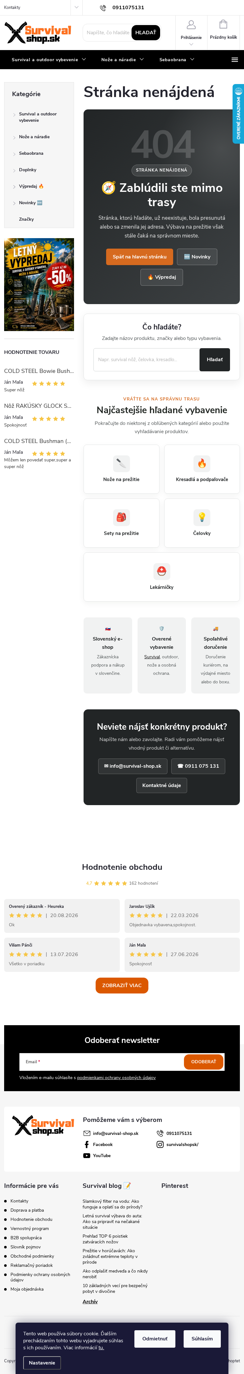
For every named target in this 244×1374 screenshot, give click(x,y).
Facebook (103, 1145)
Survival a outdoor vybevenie (38, 117)
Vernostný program (29, 1229)
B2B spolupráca (26, 1238)
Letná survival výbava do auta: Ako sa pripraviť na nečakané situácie (112, 1221)
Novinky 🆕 (30, 203)
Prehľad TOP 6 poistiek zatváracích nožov (105, 1239)
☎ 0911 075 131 (198, 766)
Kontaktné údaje (161, 785)
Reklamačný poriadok (31, 1265)
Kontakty (12, 7)
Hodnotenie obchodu (122, 867)
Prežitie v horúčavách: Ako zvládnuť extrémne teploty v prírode (110, 1256)
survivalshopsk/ (182, 1145)
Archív (90, 1301)
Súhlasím (202, 1338)
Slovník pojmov (25, 1247)
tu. (101, 1347)
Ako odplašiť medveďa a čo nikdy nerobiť (115, 1274)
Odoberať (203, 1062)
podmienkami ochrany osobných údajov (116, 1078)
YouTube (102, 1156)
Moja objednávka (27, 1289)
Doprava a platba (27, 1210)
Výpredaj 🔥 (31, 186)
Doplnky (27, 170)
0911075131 (179, 1133)
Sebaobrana (31, 153)
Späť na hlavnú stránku (139, 256)
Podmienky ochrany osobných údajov (40, 1277)
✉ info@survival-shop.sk (132, 766)
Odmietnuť (154, 1338)
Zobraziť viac (122, 985)
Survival (152, 657)
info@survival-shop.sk (116, 1133)
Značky (26, 219)
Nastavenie (42, 1362)
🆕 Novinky (197, 256)
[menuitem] (49, 60)
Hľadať (145, 32)
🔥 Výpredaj (161, 277)
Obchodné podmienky (32, 1256)
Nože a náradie (34, 137)
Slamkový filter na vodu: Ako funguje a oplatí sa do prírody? (112, 1204)
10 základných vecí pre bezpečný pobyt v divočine (115, 1288)
